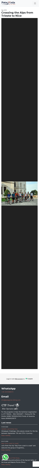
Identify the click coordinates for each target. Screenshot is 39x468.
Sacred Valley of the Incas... (10, 458)
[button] (4, 193)
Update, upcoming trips (9, 429)
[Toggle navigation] (35, 3)
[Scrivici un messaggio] (5, 457)
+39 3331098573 (7, 392)
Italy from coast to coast (9, 443)
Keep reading (5, 435)
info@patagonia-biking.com (10, 400)
